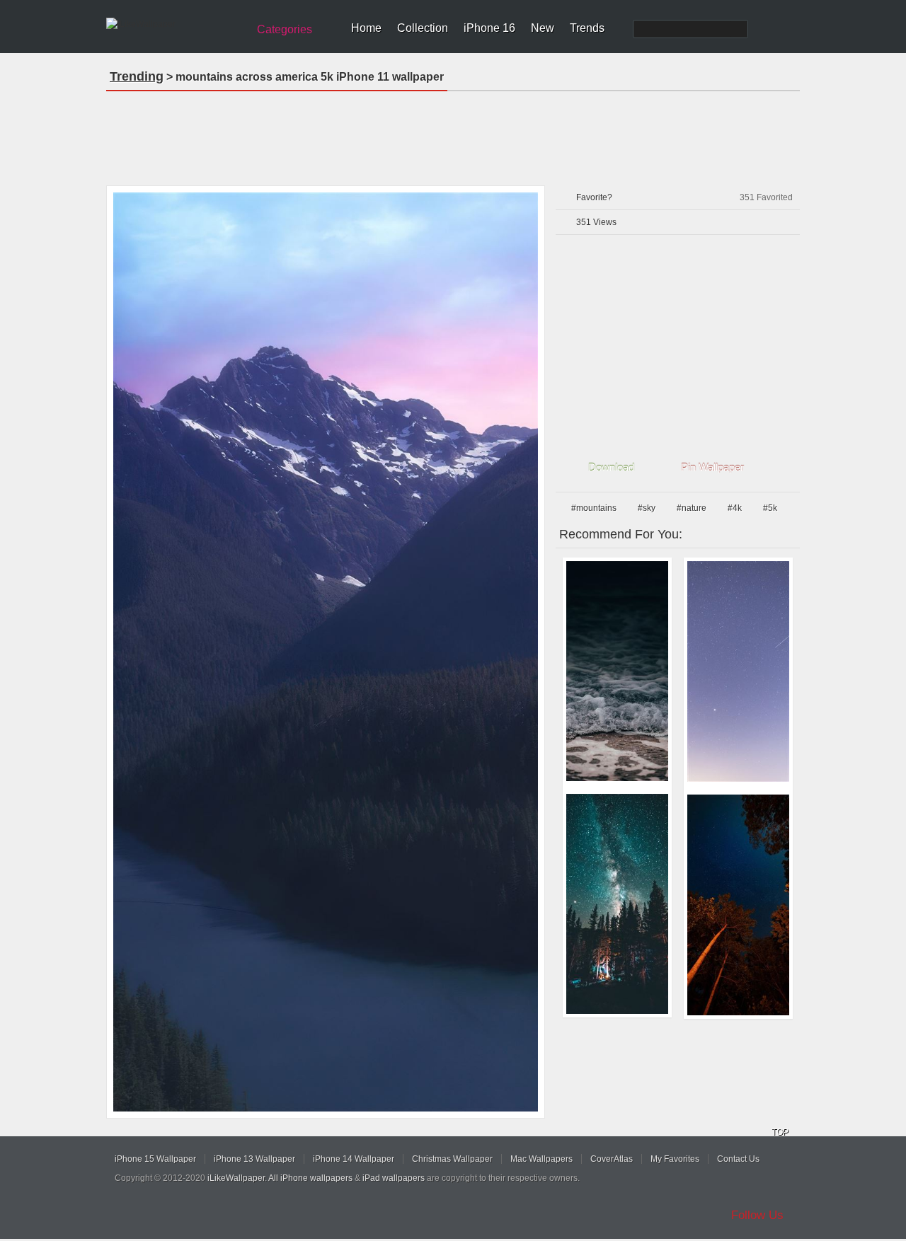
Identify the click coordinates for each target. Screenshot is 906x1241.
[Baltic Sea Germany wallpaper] (617, 671)
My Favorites (674, 1159)
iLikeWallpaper (236, 1178)
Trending (137, 76)
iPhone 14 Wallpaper (353, 1159)
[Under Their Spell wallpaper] (738, 905)
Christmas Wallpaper (452, 1159)
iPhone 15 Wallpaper (155, 1159)
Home (366, 28)
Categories (284, 29)
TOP (780, 1132)
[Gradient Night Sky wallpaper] (738, 671)
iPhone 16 (489, 28)
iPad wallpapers (393, 1178)
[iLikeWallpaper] (175, 24)
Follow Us (757, 1215)
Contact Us (738, 1159)
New (542, 28)
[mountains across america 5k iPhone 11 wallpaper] (325, 652)
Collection (422, 28)
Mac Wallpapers (541, 1159)
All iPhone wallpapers (310, 1178)
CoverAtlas (611, 1159)
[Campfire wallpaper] (617, 904)
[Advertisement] (453, 134)
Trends (587, 28)
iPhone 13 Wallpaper (254, 1159)
